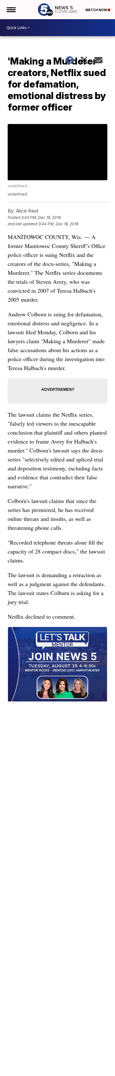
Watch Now (96, 10)
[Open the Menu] (11, 10)
